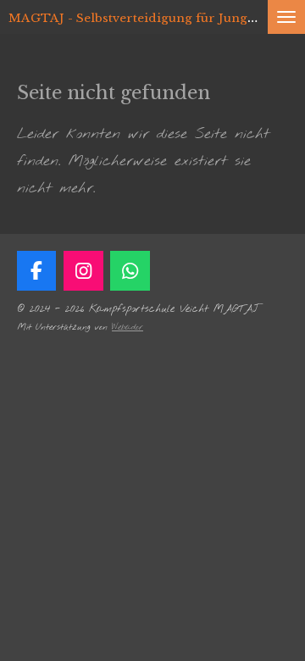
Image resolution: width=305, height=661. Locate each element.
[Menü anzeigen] (286, 17)
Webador (127, 327)
